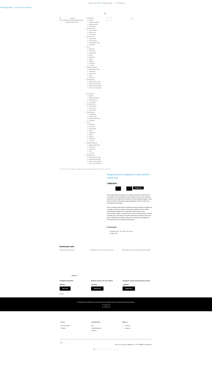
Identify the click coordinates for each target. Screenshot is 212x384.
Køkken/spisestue (92, 67)
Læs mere (65, 288)
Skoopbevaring (93, 24)
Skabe (91, 59)
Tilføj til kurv (138, 188)
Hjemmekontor (91, 28)
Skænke (91, 61)
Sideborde (92, 57)
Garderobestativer (94, 22)
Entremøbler (90, 18)
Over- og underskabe (95, 88)
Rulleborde (92, 71)
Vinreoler (91, 77)
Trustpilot (61, 294)
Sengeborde (92, 38)
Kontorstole (92, 32)
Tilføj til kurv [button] (97, 288)
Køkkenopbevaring (94, 69)
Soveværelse (91, 36)
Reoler (91, 55)
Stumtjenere (92, 26)
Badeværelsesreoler (95, 81)
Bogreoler (92, 49)
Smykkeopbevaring (94, 42)
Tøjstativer (92, 45)
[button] (94, 92)
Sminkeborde (93, 40)
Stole (90, 75)
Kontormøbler (93, 30)
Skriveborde (92, 34)
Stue (88, 47)
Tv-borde (91, 65)
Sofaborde (92, 63)
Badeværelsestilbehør (95, 86)
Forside (62, 169)
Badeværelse (91, 79)
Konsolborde (92, 53)
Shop (66, 169)
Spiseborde (92, 73)
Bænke (91, 20)
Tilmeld (106, 306)
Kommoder (92, 51)
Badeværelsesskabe (95, 83)
